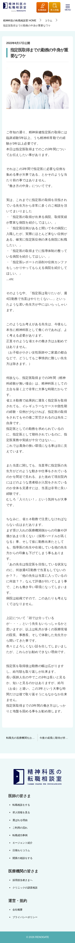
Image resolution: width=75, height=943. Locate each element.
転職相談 (42, 10)
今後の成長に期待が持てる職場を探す (56, 737)
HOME (19, 20)
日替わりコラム (21, 850)
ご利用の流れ (20, 827)
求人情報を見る (21, 812)
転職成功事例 (20, 835)
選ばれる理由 (20, 820)
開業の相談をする (22, 858)
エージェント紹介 (22, 842)
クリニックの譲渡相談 (25, 887)
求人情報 (54, 10)
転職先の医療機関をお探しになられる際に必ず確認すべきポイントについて (22, 737)
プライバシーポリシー (25, 917)
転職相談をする (21, 804)
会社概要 (17, 909)
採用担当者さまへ (22, 880)
